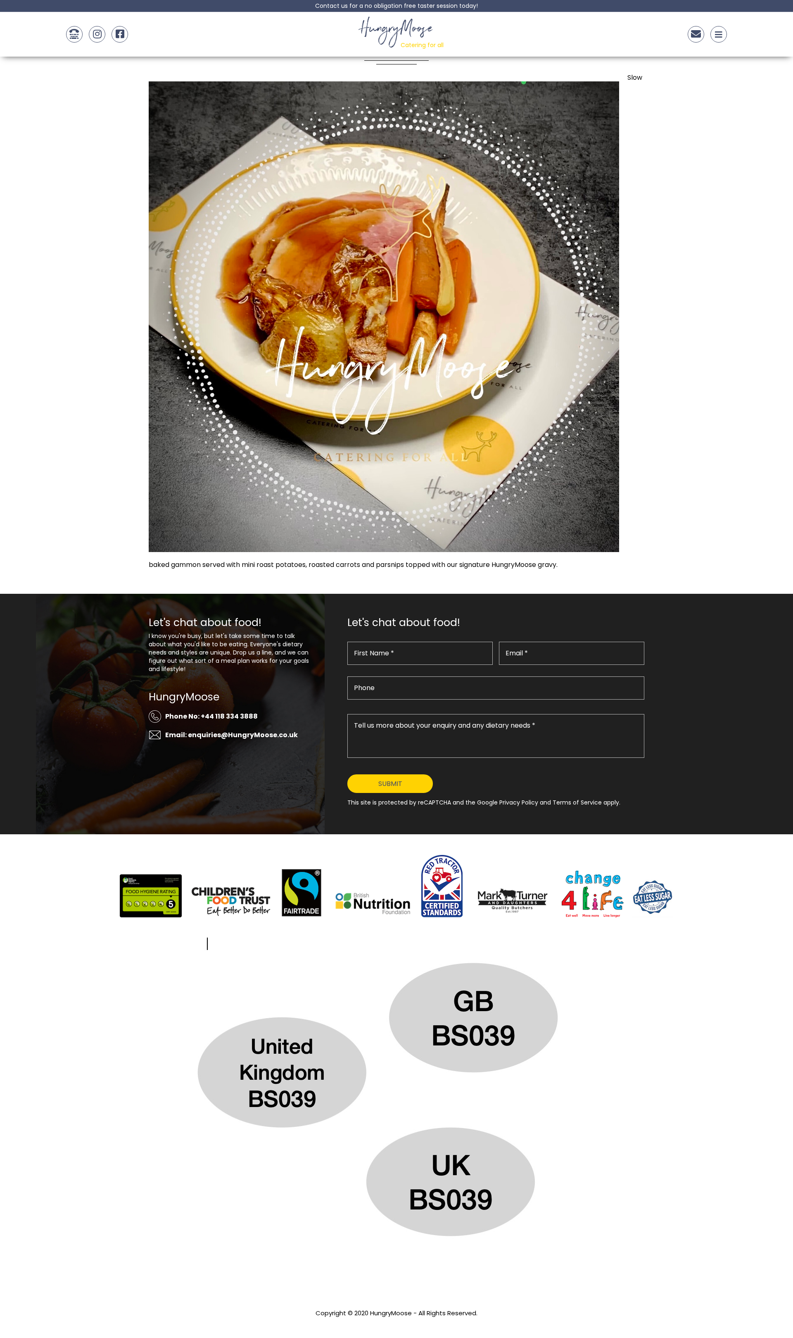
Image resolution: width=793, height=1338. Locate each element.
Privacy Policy (396, 1324)
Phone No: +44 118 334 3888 (211, 716)
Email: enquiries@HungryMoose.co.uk (231, 735)
